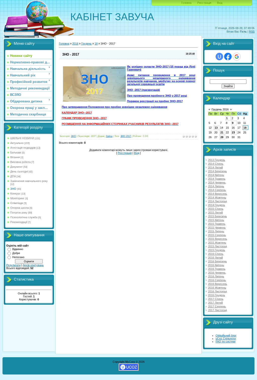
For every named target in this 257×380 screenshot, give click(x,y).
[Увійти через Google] (237, 57)
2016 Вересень (217, 283)
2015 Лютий (215, 212)
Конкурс (15, 193)
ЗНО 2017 (125, 136)
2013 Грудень (216, 159)
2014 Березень (217, 171)
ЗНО (13, 188)
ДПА (13, 176)
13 (216, 127)
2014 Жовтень (217, 197)
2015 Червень (217, 227)
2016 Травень (216, 268)
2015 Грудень (216, 250)
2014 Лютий (215, 167)
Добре (16, 253)
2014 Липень (216, 186)
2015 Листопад (217, 246)
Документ (16, 166)
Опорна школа (19, 207)
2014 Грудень (216, 205)
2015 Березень (217, 216)
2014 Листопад (217, 201)
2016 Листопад (217, 291)
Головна (186, 2)
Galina (109, 136)
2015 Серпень (217, 235)
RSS (251, 31)
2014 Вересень (217, 193)
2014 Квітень (216, 174)
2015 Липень (216, 231)
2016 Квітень (216, 265)
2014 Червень (217, 182)
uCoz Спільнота (226, 338)
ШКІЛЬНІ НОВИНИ (22, 138)
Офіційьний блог (226, 335)
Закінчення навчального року (29, 180)
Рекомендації (18, 222)
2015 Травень (216, 223)
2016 (75, 43)
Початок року (18, 212)
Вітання (15, 157)
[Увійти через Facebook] (228, 56)
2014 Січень (215, 163)
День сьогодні (19, 171)
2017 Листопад (217, 310)
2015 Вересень (217, 238)
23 (233, 132)
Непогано (18, 257)
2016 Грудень (216, 295)
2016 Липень (216, 276)
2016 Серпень (217, 280)
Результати (13, 265)
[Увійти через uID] (219, 56)
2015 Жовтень (217, 242)
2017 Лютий (215, 302)
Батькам (15, 152)
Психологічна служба (23, 217)
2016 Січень (215, 253)
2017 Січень (215, 298)
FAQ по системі (225, 341)
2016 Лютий (215, 257)
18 (96, 43)
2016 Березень (217, 261)
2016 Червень (217, 272)
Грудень (86, 43)
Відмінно (17, 249)
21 (221, 132)
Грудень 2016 (220, 109)
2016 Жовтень (217, 287)
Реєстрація (204, 2)
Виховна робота (20, 161)
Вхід (219, 2)
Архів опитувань (33, 265)
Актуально (17, 142)
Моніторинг (17, 198)
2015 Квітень (216, 220)
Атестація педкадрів (23, 147)
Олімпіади (16, 203)
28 (221, 137)
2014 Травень (216, 178)
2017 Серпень (217, 306)
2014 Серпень (217, 190)
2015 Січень (215, 208)
